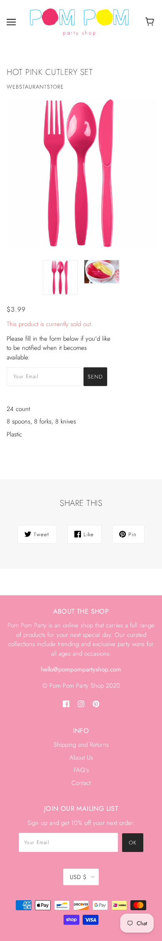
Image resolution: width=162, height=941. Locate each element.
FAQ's (81, 770)
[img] (66, 703)
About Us (81, 757)
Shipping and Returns (81, 744)
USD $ (78, 877)
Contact (81, 782)
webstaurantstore (35, 87)
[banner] (79, 21)
